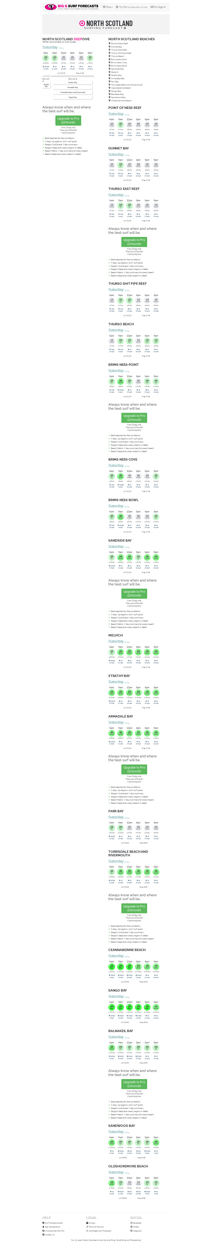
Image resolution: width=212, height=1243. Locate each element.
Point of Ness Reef (119, 43)
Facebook (137, 1223)
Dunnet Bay (116, 46)
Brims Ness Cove (119, 62)
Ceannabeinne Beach (121, 88)
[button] (68, 121)
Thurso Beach (117, 56)
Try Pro (132, 7)
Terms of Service (96, 1227)
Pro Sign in (159, 7)
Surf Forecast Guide (53, 1223)
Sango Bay (73, 97)
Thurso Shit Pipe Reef (121, 53)
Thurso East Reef (119, 50)
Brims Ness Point (119, 59)
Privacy (91, 1223)
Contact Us (49, 1235)
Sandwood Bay (118, 97)
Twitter (136, 1227)
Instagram (137, 1231)
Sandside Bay (117, 69)
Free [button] (108, 7)
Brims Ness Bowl (119, 65)
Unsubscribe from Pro (54, 1231)
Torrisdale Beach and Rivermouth (72, 92)
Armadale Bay (73, 87)
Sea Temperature (52, 1227)
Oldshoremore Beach (121, 100)
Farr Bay (115, 81)
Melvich (114, 72)
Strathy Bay (46, 85)
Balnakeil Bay (117, 94)
